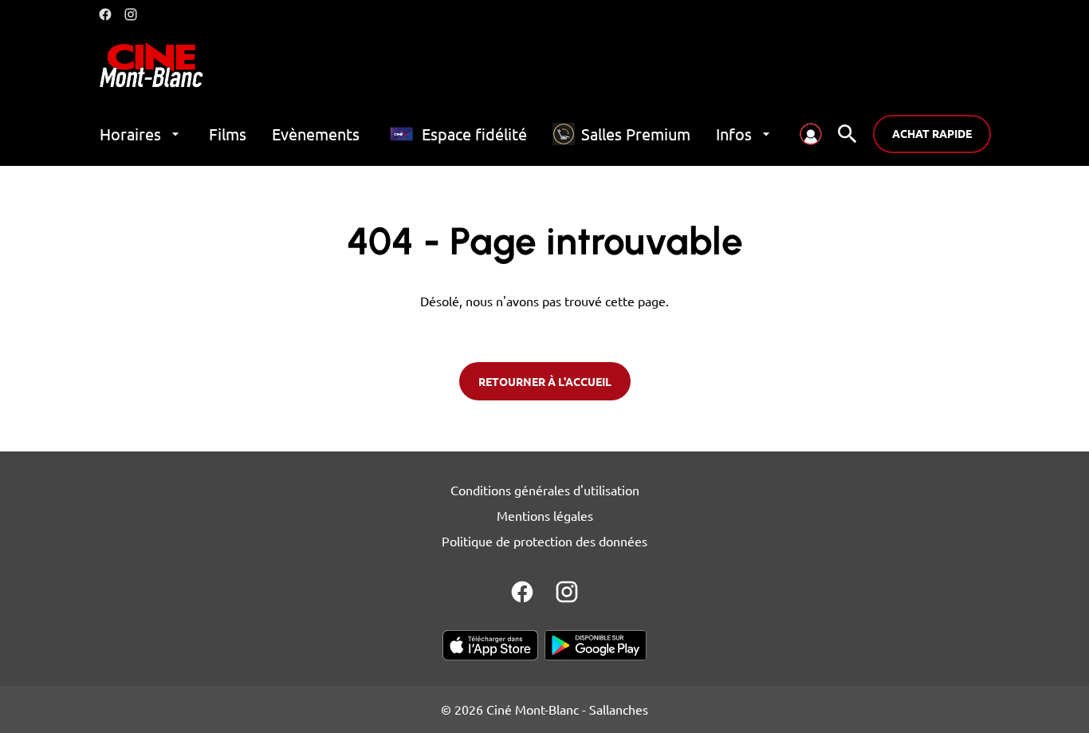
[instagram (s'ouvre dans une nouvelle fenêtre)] (131, 14)
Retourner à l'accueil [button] (544, 381)
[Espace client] (811, 134)
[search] (847, 134)
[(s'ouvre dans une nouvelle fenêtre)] (490, 645)
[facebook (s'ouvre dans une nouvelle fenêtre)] (105, 14)
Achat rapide (932, 133)
